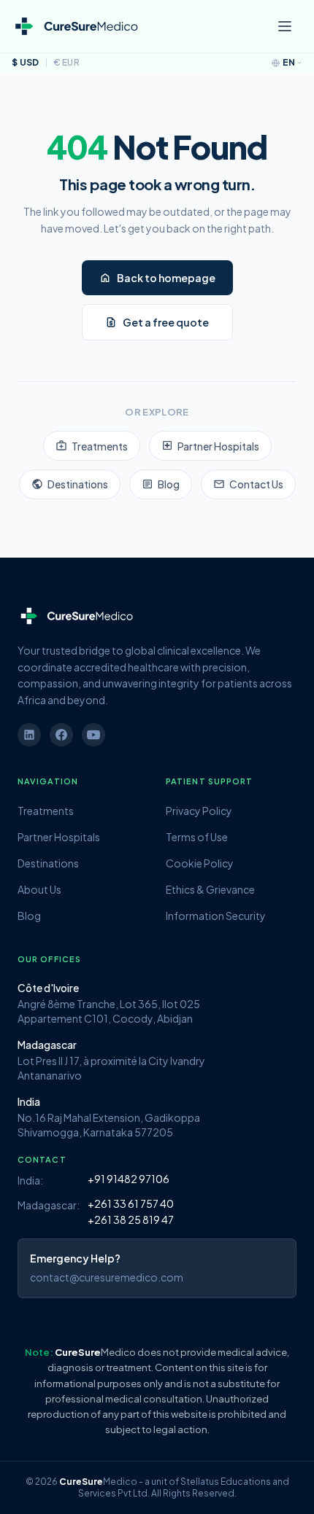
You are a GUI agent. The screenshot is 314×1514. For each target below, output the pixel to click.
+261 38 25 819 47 (131, 1219)
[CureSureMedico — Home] (75, 26)
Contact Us (248, 484)
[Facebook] (61, 734)
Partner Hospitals (210, 445)
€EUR (66, 62)
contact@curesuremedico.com (106, 1277)
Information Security (216, 915)
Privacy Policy (199, 810)
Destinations (69, 484)
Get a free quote (157, 322)
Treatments (91, 445)
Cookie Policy (200, 863)
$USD (25, 62)
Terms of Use (197, 836)
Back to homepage (157, 277)
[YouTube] (93, 734)
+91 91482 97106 (128, 1178)
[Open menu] (284, 26)
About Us (39, 889)
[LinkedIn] (29, 734)
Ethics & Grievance (210, 889)
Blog (161, 484)
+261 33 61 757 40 (131, 1203)
